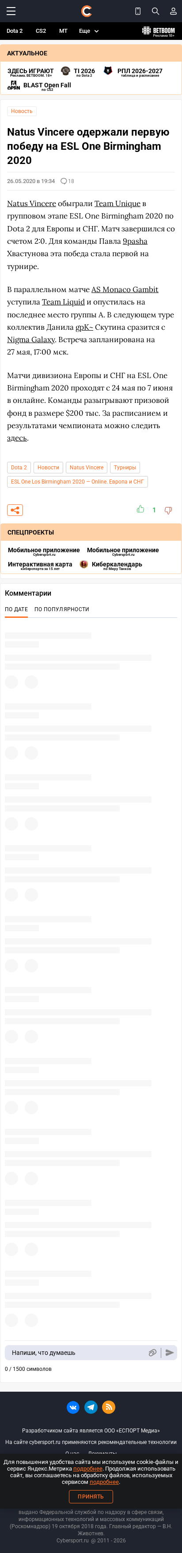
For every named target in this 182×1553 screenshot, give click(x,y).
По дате (16, 609)
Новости (48, 467)
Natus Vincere (86, 467)
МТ (63, 30)
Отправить (170, 1353)
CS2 (41, 30)
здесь (17, 438)
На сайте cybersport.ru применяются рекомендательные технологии (91, 1442)
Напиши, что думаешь (44, 1352)
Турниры (125, 467)
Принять (91, 1497)
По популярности (62, 609)
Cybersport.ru (73, 1540)
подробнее (87, 1468)
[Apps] (138, 11)
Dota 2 (15, 30)
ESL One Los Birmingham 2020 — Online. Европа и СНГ (77, 482)
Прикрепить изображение (152, 1353)
